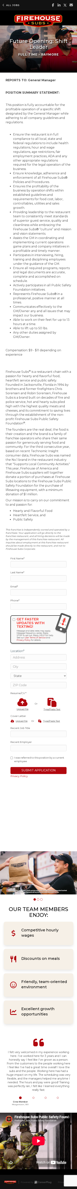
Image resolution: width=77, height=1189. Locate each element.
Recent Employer (21, 741)
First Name (17, 558)
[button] (34, 899)
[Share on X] (65, 5)
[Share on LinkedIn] (59, 5)
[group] (38, 872)
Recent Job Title (20, 728)
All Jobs (12, 5)
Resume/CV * (18, 693)
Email (14, 586)
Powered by (27, 1182)
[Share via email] (71, 5)
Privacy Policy (23, 640)
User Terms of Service (35, 637)
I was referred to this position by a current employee (39, 759)
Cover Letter (18, 715)
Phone (14, 600)
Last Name (17, 572)
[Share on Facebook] (53, 5)
